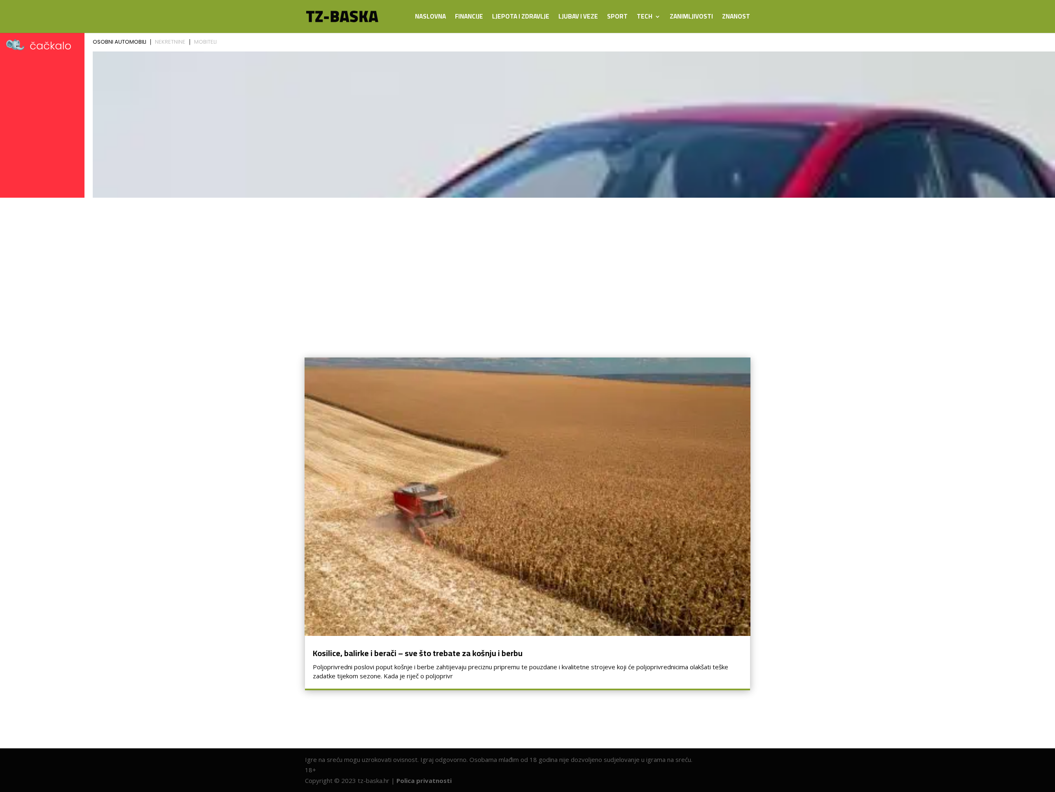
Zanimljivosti (691, 18)
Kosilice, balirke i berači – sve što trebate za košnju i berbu (418, 653)
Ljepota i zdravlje (520, 18)
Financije (469, 18)
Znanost (736, 18)
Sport (617, 18)
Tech (644, 18)
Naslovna (430, 18)
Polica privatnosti (424, 780)
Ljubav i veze (578, 18)
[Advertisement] (527, 262)
